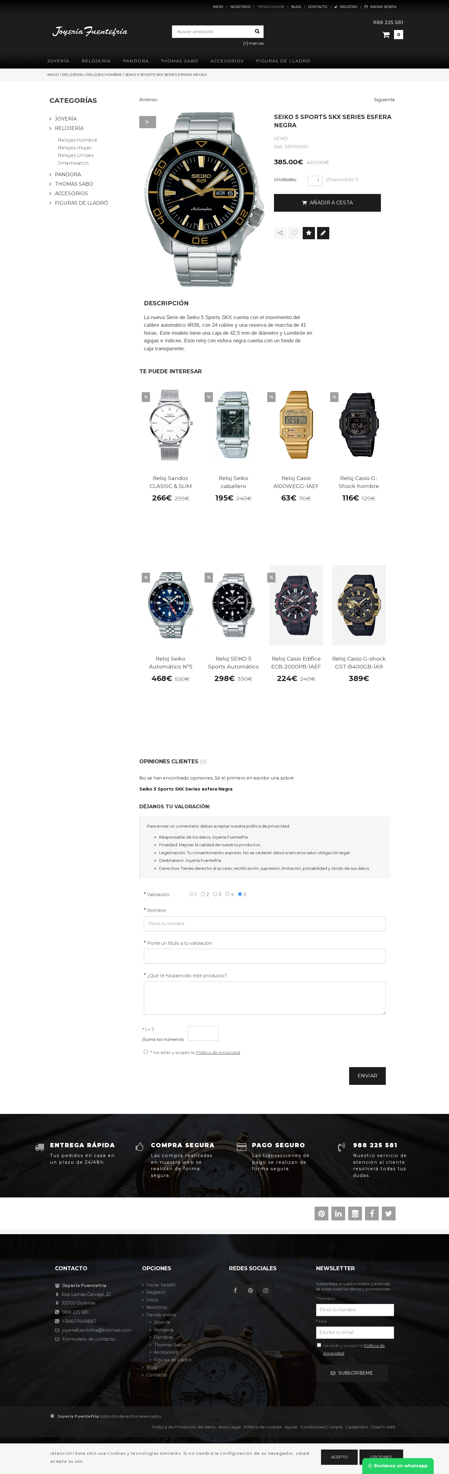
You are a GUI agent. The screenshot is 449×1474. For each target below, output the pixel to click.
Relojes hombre (77, 140)
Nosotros (240, 7)
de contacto (88, 1339)
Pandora (136, 61)
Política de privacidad (218, 1052)
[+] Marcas (253, 43)
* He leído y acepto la (195, 1052)
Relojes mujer (75, 148)
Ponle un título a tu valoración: (180, 943)
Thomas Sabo (179, 61)
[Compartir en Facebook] (372, 1215)
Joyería (58, 61)
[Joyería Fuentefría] (90, 31)
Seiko (281, 138)
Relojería (96, 61)
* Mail (321, 1321)
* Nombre (325, 1298)
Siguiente (384, 99)
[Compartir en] (280, 233)
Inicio (218, 7)
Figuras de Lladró (283, 61)
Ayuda (291, 1426)
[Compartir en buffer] (355, 1215)
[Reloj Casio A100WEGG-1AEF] (296, 425)
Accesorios (227, 61)
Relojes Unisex (76, 155)
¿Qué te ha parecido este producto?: (187, 975)
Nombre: (157, 910)
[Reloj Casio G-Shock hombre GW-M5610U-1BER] (359, 425)
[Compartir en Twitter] (389, 1215)
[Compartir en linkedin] (338, 1215)
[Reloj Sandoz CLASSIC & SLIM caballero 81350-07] (171, 425)
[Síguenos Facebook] (236, 1291)
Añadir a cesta (331, 203)
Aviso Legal (229, 1426)
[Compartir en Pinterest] (321, 1215)
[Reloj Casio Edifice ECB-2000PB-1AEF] (296, 605)
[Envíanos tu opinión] (323, 233)
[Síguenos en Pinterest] (252, 1291)
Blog (296, 7)
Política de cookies (263, 1426)
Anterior (148, 99)
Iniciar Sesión (383, 7)
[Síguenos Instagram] (267, 1291)
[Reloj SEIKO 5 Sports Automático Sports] (234, 605)
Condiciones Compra (321, 1426)
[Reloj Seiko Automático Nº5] (171, 605)
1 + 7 (148, 1030)
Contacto (317, 7)
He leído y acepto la (354, 1349)
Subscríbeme (355, 1373)
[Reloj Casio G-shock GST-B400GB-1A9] (359, 605)
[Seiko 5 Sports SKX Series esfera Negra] (204, 199)
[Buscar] (257, 31)
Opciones (381, 1457)
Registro (348, 7)
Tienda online (270, 7)
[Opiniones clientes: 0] (309, 233)
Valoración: (158, 894)
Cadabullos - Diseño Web (370, 1426)
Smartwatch (73, 163)
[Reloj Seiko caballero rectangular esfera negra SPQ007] (234, 425)
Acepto (339, 1457)
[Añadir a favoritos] (294, 233)
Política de (183, 1426)
